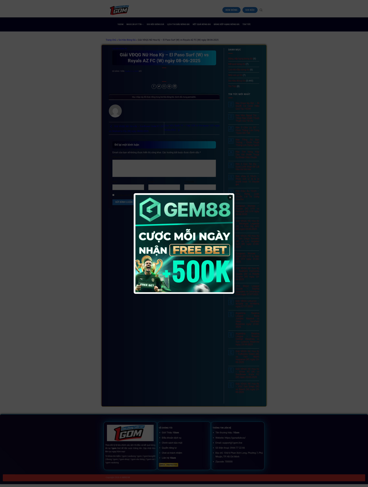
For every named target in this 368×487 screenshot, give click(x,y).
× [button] (230, 197)
